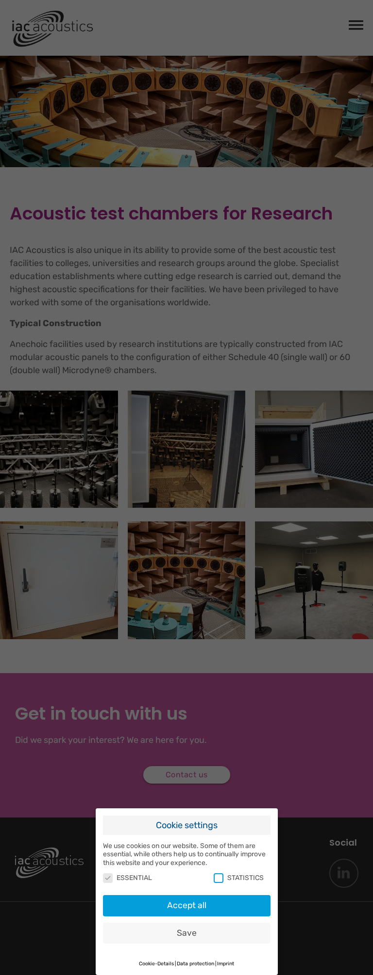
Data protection (195, 963)
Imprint (225, 963)
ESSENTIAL (134, 878)
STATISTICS (245, 878)
